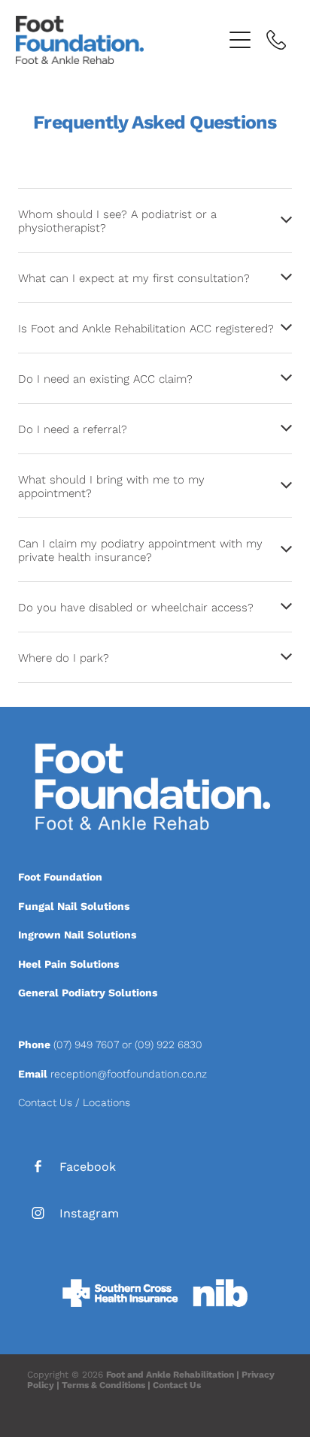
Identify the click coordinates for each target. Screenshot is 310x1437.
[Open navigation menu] (240, 40)
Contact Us (45, 1102)
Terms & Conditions (103, 1384)
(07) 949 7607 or (94, 1044)
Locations (106, 1102)
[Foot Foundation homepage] (119, 40)
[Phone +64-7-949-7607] (276, 40)
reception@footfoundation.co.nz (128, 1073)
